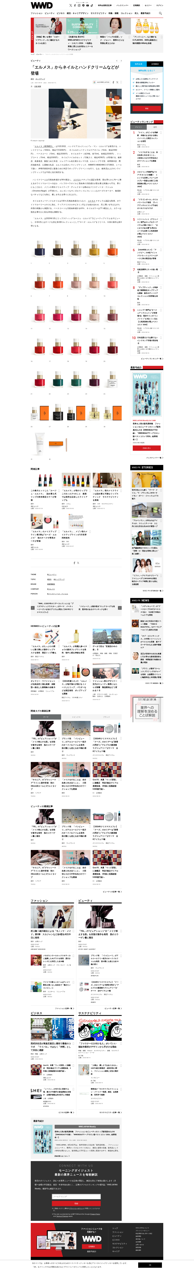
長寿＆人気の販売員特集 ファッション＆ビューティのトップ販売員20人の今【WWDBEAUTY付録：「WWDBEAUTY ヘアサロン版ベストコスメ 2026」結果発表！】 (86, 1134)
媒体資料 (138, 1250)
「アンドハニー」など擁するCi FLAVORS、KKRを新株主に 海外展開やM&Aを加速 (146, 40)
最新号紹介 (146, 13)
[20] (113, 345)
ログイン (159, 5)
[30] (113, 411)
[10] (113, 280)
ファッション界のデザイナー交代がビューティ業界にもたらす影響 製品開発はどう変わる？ (105, 686)
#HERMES (51, 584)
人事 (94, 694)
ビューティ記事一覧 (112, 1008)
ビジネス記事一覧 (65, 1112)
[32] (58, 443)
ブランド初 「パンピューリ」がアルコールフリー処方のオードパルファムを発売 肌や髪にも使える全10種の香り (74, 744)
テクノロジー (60, 965)
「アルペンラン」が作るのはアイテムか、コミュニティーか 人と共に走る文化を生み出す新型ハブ (145, 523)
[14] (94, 313)
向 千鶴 (80, 1056)
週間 (155, 127)
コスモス (77, 180)
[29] (94, 411)
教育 (63, 793)
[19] (94, 345)
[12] (58, 313)
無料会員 (138, 64)
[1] (40, 247)
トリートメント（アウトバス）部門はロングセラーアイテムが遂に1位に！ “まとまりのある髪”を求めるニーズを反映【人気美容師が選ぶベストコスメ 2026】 (147, 228)
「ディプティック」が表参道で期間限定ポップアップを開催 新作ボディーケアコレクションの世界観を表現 (147, 293)
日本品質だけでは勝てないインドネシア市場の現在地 (147, 339)
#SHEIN (46, 1106)
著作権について (140, 1239)
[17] (58, 345)
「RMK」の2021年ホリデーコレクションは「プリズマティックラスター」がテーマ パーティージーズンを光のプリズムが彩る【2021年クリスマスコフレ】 (55, 607)
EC (93, 793)
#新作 (49, 579)
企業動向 (95, 653)
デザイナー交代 (102, 694)
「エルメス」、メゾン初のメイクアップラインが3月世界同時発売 (74, 534)
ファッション (37, 13)
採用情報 (138, 1247)
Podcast (89, 1051)
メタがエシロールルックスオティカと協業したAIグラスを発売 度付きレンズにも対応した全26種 (57, 958)
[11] (40, 313)
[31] (40, 443)
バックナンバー (122, 5)
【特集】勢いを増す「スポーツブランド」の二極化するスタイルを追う (48, 40)
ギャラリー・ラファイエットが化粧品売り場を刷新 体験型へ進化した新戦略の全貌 (43, 684)
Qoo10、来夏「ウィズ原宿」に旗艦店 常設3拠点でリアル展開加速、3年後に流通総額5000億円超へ (105, 784)
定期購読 (136, 5)
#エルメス (51, 589)
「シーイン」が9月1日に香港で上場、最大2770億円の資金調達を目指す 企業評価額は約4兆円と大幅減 (57, 1092)
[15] (113, 313)
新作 (32, 79)
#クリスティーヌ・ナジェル (57, 594)
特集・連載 (114, 13)
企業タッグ (38, 941)
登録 (146, 108)
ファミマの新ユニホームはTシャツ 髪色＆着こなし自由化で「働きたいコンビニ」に (57, 985)
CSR (98, 504)
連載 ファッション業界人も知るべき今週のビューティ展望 (148, 278)
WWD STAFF (35, 944)
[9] (94, 280)
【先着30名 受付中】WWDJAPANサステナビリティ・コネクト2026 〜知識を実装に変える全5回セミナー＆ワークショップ (80, 43)
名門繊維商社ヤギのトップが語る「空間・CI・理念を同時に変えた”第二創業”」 (145, 551)
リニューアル (50, 691)
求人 (137, 13)
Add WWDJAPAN (103, 82)
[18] (76, 345)
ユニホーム (51, 991)
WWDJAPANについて (142, 1228)
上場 (44, 1098)
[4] (94, 247)
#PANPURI (95, 976)
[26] (40, 411)
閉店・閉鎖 (34, 1054)
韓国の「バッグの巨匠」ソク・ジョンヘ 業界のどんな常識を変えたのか (112, 40)
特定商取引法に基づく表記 (144, 1233)
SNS (67, 541)
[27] (58, 411)
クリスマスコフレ (98, 755)
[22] (58, 378)
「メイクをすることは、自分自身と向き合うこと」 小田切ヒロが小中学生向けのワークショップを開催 (74, 784)
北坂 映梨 (37, 86)
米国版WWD (47, 1101)
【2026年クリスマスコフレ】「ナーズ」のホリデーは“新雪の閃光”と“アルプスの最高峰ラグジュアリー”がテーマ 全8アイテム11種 (105, 744)
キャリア (116, 1251)
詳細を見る (147, 448)
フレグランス (70, 755)
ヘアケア (38, 793)
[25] (113, 378)
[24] (94, 378)
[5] (113, 247)
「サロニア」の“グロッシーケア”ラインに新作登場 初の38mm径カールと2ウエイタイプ (43, 784)
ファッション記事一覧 (63, 1008)
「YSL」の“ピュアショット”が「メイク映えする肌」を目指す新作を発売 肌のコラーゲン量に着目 (43, 743)
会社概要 (138, 1242)
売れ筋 (139, 190)
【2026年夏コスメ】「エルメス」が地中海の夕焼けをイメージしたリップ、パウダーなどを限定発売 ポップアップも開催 (74, 687)
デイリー (138, 127)
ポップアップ (40, 79)
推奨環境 (138, 1236)
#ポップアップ (59, 579)
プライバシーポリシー (76, 1208)
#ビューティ (51, 574)
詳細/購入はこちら (61, 1156)
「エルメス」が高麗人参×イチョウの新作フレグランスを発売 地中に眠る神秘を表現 (74, 649)
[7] (58, 280)
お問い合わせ (140, 1244)
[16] (40, 345)
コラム (68, 504)
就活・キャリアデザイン (78, 13)
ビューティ (50, 13)
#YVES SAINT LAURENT (87, 949)
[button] (161, 13)
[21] (40, 378)
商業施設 (34, 691)
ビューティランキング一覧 (151, 359)
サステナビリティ (99, 13)
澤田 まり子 (34, 506)
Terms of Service (62, 1216)
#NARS (93, 1002)
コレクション (127, 13)
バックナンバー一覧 (154, 458)
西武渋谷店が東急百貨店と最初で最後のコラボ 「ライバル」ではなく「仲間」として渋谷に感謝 (51, 1046)
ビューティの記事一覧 (111, 892)
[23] (76, 378)
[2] (58, 247)
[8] (76, 280)
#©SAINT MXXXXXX (38, 949)
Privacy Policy (95, 1214)
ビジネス (61, 13)
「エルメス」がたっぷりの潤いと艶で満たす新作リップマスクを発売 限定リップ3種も (43, 649)
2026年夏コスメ (77, 697)
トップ (115, 1228)
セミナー (148, 5)
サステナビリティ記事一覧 (110, 1112)
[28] (76, 411)
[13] (76, 313)
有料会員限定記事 (105, 5)
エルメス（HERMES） (44, 146)
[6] (40, 280)
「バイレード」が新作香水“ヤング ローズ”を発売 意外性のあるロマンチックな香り (97, 607)
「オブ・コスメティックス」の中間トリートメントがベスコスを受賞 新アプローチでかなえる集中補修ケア (151, 642)
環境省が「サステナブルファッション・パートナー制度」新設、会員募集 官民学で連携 (104, 1092)
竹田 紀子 (65, 506)
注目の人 (100, 696)
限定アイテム (39, 656)
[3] (76, 247)
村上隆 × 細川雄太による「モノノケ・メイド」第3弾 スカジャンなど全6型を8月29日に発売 (51, 934)
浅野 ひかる (34, 547)
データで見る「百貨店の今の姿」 (105, 648)
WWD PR (152, 591)
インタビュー (95, 1078)
